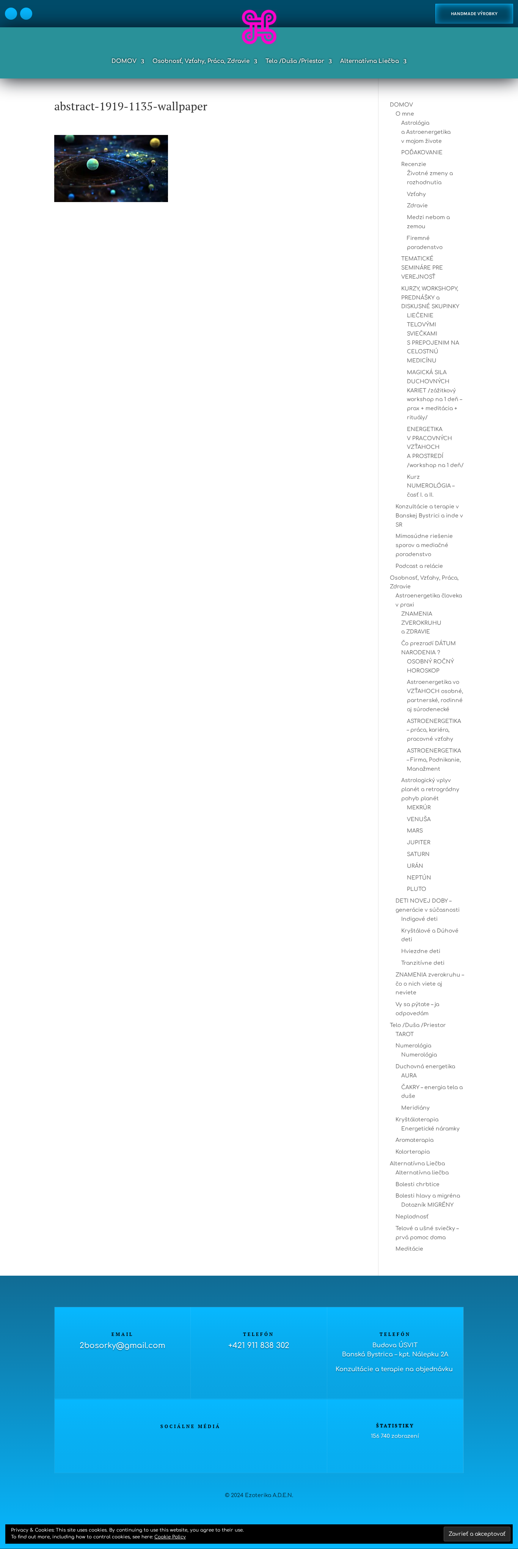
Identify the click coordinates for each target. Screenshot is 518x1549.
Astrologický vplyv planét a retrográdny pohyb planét (430, 789)
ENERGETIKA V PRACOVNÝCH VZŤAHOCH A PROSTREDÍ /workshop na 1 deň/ (435, 447)
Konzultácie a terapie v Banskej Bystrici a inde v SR (429, 516)
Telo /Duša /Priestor (294, 61)
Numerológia (413, 1046)
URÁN (415, 866)
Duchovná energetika (425, 1066)
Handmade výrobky (474, 13)
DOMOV (124, 61)
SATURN (418, 854)
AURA (409, 1076)
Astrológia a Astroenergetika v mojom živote (426, 132)
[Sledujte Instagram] (26, 14)
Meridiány (415, 1108)
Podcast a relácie (419, 566)
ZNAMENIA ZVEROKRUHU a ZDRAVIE (421, 623)
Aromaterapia (414, 1140)
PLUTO (416, 889)
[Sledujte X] (183, 1439)
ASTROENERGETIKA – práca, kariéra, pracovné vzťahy (434, 730)
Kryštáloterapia (417, 1120)
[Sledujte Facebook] (11, 14)
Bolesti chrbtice (418, 1184)
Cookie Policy (170, 1537)
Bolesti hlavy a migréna (428, 1196)
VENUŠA (419, 819)
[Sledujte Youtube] (213, 1439)
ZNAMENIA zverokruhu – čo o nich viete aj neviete (430, 984)
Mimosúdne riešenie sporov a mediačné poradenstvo (424, 545)
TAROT (405, 1034)
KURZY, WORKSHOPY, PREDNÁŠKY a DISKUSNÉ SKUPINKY (430, 298)
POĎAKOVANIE (422, 152)
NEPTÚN (419, 878)
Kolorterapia (413, 1152)
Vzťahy (416, 194)
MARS (415, 831)
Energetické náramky (430, 1129)
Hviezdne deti (420, 951)
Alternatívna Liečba (369, 61)
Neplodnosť (412, 1217)
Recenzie (413, 164)
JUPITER (418, 842)
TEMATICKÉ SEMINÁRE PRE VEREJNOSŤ (422, 268)
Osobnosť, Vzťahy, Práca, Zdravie (201, 61)
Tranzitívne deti (422, 963)
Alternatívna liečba (422, 1173)
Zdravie (417, 206)
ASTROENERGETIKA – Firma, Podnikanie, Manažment (434, 760)
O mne (405, 114)
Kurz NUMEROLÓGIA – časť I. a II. (430, 486)
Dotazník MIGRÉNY (427, 1205)
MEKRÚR (419, 808)
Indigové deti (419, 919)
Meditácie (409, 1249)
